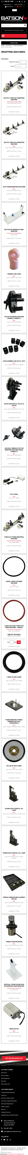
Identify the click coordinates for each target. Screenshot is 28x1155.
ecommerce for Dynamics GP (15, 1149)
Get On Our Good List (14, 1058)
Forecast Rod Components (14, 102)
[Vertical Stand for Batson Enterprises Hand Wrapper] (14, 969)
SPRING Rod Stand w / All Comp (14, 853)
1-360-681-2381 (8, 1)
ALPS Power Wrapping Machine (14, 187)
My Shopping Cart (5, 1078)
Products (9, 45)
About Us (3, 1109)
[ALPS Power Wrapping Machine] (14, 171)
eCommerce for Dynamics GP (16, 1154)
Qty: (8, 642)
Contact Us (4, 1095)
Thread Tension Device (14, 942)
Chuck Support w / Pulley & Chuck (14, 404)
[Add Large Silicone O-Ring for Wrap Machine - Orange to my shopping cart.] (19, 642)
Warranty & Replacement (7, 1103)
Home (2, 45)
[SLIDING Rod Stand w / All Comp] (14, 793)
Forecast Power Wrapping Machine (14, 537)
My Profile (3, 1081)
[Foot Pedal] (14, 479)
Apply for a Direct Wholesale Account (14, 30)
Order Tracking (4, 1075)
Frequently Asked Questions (8, 1092)
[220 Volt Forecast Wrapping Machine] (14, 83)
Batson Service (7, 4)
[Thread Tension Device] (14, 926)
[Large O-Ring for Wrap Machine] (14, 566)
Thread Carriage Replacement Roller (14, 898)
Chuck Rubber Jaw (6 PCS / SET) (14, 361)
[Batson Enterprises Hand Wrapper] (14, 214)
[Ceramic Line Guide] (14, 259)
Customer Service (7, 1089)
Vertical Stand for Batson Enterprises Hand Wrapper (14, 985)
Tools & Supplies (18, 45)
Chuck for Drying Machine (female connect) (14, 317)
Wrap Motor (14, 1029)
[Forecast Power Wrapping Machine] (14, 522)
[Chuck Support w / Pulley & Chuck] (14, 389)
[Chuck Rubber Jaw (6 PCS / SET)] (14, 346)
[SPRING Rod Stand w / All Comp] (14, 838)
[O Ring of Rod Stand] (14, 662)
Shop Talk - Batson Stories (7, 1098)
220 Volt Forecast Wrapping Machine (14, 98)
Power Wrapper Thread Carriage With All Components (14, 721)
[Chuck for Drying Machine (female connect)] (14, 301)
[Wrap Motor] (14, 1014)
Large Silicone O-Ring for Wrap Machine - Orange (14, 626)
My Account (10, 6)
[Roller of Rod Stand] (14, 751)
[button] (19, 7)
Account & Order (7, 1069)
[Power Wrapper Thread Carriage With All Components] (14, 704)
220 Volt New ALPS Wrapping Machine (14, 143)
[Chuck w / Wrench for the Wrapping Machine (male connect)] (14, 433)
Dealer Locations (5, 1106)
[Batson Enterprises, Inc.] (14, 18)
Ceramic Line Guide (14, 274)
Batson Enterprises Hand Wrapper (14, 230)
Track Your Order (18, 4)
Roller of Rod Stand (14, 766)
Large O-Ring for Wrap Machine (14, 582)
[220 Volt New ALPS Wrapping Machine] (14, 127)
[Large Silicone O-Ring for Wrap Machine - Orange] (14, 611)
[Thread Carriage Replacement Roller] (14, 882)
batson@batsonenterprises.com (12, 1131)
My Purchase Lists (5, 1084)
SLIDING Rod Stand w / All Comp (14, 809)
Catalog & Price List (6, 1112)
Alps (14, 146)
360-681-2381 (8, 1128)
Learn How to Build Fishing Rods (9, 1101)
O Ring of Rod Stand (14, 677)
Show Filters (14, 43)
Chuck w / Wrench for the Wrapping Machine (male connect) (14, 449)
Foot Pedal (14, 494)
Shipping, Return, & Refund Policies (9, 1115)
